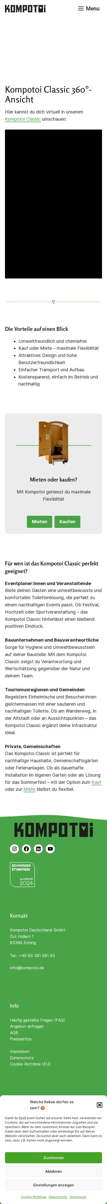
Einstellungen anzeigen (53, 1185)
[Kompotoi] (25, 8)
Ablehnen (53, 1171)
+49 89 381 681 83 (37, 955)
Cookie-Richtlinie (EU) (30, 1064)
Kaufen (67, 521)
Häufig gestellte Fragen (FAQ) (37, 1020)
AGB (14, 1032)
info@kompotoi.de (27, 967)
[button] (99, 1104)
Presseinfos (21, 1038)
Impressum (78, 1197)
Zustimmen (53, 1158)
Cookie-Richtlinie (33, 1197)
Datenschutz (58, 1197)
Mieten (39, 521)
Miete (29, 789)
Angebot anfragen (27, 1026)
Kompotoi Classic (23, 119)
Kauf (96, 782)
